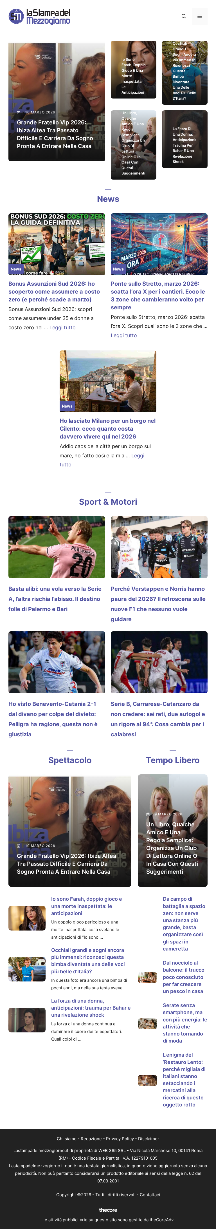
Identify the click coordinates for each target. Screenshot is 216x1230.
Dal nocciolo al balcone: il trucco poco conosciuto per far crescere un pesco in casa (183, 977)
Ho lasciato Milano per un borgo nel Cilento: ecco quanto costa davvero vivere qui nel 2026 (108, 428)
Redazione (91, 1138)
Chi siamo (66, 1138)
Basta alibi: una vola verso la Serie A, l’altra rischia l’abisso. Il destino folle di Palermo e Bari (55, 598)
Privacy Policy (120, 1138)
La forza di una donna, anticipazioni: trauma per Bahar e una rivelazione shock (91, 1008)
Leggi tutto (63, 327)
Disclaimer (148, 1138)
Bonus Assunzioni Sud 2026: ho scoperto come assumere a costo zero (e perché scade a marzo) (54, 291)
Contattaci (150, 1194)
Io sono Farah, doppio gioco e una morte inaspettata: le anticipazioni (86, 906)
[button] (184, 16)
